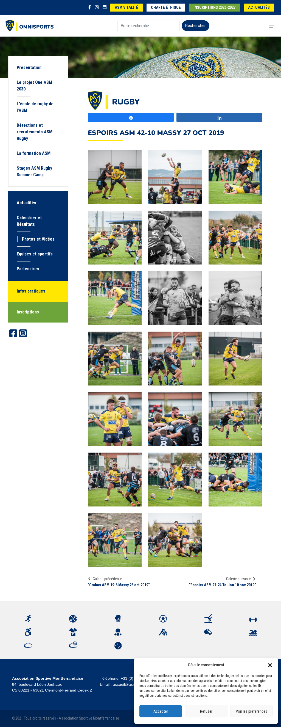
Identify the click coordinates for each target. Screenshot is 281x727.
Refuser (206, 711)
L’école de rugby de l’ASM (35, 107)
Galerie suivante (238, 579)
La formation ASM (33, 153)
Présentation (29, 67)
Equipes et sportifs (35, 254)
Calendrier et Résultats (29, 221)
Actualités (259, 7)
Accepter (160, 711)
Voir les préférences (251, 711)
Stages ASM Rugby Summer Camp (34, 171)
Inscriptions (28, 312)
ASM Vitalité (126, 7)
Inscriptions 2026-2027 (214, 7)
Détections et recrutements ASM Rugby (34, 132)
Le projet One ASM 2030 (34, 86)
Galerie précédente (107, 579)
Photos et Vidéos (38, 239)
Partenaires (28, 268)
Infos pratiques (31, 291)
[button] (270, 665)
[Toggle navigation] (272, 25)
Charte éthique (166, 7)
